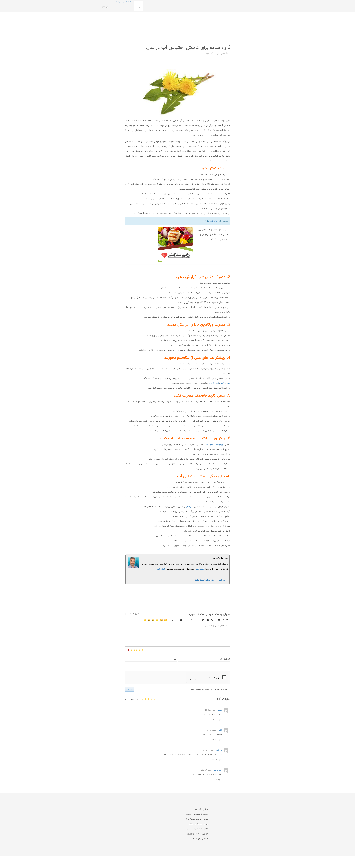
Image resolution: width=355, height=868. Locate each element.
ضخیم (227, 620)
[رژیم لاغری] (160, 244)
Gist (172, 620)
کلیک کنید (161, 569)
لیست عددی (192, 620)
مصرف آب (189, 506)
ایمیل (175, 659)
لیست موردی (196, 620)
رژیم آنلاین (222, 580)
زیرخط (218, 620)
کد (176, 620)
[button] (105, 6)
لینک (211, 620)
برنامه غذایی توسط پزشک (204, 580)
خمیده (223, 620)
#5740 (214, 779)
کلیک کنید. (199, 569)
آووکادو (223, 383)
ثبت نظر (129, 689)
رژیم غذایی (225, 40)
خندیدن (165, 620)
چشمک (144, 620)
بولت (188, 620)
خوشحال (161, 620)
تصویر (207, 620)
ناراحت (148, 620)
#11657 (214, 739)
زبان (153, 620)
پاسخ (220, 719)
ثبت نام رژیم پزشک (123, 1)
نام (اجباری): (225, 659)
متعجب (157, 620)
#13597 (214, 719)
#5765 (214, 759)
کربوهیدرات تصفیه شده (214, 444)
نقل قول (180, 620)
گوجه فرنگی (214, 383)
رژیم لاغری (212, 221)
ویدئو (203, 620)
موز (229, 383)
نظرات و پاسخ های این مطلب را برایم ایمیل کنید (209, 689)
